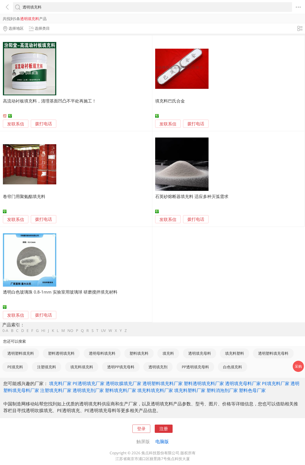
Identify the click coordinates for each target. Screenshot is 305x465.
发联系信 (15, 124)
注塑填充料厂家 (55, 390)
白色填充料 (232, 366)
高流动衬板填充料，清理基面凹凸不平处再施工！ (49, 101)
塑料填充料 (139, 353)
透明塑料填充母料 (273, 353)
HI (43, 330)
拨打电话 (43, 123)
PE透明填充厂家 (88, 383)
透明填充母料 (199, 353)
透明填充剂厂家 (88, 390)
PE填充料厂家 (275, 383)
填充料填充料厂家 (155, 390)
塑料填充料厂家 (120, 390)
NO (70, 330)
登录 (141, 428)
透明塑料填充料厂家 (162, 383)
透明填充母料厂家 (243, 383)
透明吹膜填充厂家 (123, 383)
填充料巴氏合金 (170, 101)
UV (103, 330)
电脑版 (162, 441)
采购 (298, 366)
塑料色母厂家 (252, 390)
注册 (163, 428)
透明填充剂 (157, 366)
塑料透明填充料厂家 (204, 383)
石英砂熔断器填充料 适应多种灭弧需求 (191, 196)
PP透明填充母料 (195, 366)
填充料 (168, 353)
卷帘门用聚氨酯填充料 (24, 196)
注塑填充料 (46, 366)
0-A (5, 330)
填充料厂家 (60, 383)
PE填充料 (15, 366)
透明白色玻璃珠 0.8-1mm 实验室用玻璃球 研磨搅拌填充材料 (60, 292)
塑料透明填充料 (61, 353)
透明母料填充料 (102, 353)
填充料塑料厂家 (189, 390)
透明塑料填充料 (20, 353)
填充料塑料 (234, 353)
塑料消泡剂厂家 (222, 390)
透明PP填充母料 (120, 366)
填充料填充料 (81, 366)
